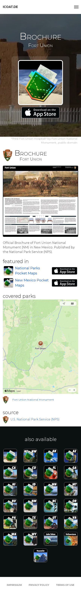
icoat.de (10, 7)
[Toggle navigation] (76, 7)
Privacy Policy (39, 585)
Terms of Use (65, 585)
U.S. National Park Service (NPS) (35, 419)
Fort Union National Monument (33, 399)
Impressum (14, 585)
